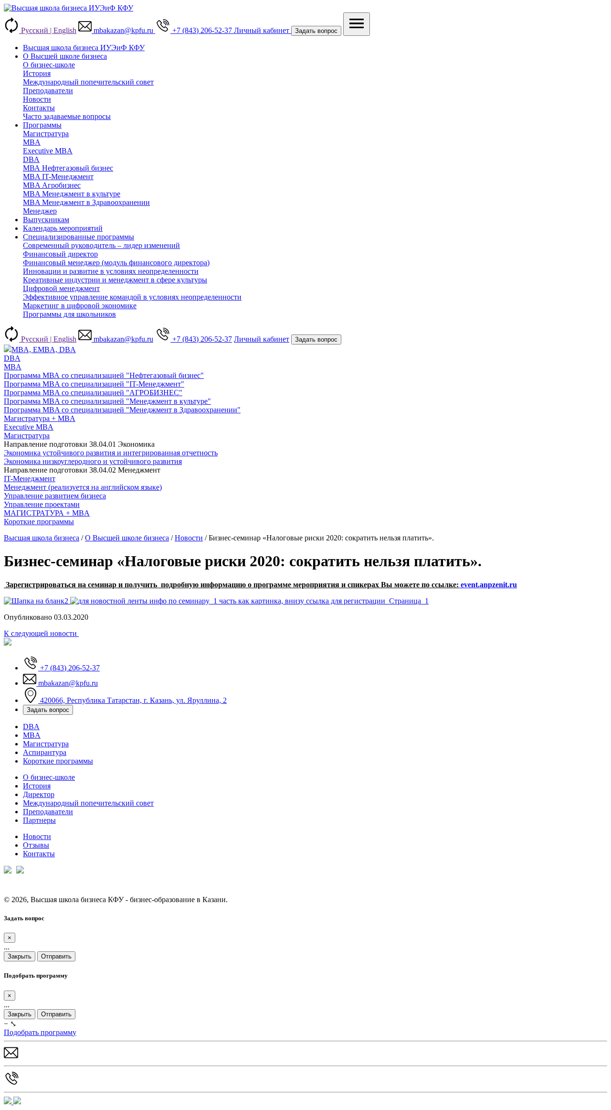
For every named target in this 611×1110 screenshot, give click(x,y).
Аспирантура (44, 752)
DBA (31, 159)
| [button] (48, 30)
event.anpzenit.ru (488, 585)
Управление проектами (42, 504)
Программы (42, 125)
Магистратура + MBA (39, 418)
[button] (116, 30)
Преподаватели (48, 90)
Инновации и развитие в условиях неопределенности (111, 271)
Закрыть (20, 956)
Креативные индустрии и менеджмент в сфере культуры (115, 280)
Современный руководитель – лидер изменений (101, 245)
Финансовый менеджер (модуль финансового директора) (116, 263)
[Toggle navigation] (356, 24)
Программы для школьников (69, 314)
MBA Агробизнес (52, 185)
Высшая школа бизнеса (41, 538)
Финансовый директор (60, 254)
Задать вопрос (316, 30)
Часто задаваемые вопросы (67, 116)
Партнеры (39, 820)
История (37, 73)
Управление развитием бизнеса (55, 496)
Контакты (39, 108)
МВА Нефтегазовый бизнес (68, 168)
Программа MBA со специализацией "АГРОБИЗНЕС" (93, 392)
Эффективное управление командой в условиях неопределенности (132, 297)
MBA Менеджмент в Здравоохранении (86, 202)
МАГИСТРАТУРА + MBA (47, 513)
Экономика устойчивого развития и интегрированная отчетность (111, 453)
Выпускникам (46, 220)
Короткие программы (58, 761)
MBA (32, 142)
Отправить (56, 956)
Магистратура (46, 133)
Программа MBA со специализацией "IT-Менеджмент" (94, 384)
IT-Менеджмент (29, 478)
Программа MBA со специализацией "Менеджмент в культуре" (107, 401)
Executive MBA (48, 151)
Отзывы (36, 845)
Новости (37, 99)
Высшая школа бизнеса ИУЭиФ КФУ (84, 47)
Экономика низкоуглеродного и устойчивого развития (93, 461)
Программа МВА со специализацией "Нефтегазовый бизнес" (104, 375)
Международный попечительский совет (88, 82)
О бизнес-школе (49, 65)
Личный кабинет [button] (262, 30)
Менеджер (40, 211)
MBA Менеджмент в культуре (71, 194)
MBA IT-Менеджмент (58, 176)
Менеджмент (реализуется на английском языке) (83, 487)
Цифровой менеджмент (61, 288)
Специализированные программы (78, 237)
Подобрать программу (40, 1032)
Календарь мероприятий (63, 228)
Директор (38, 794)
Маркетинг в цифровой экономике (80, 306)
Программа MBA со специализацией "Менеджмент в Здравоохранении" (122, 410)
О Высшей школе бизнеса (65, 56)
